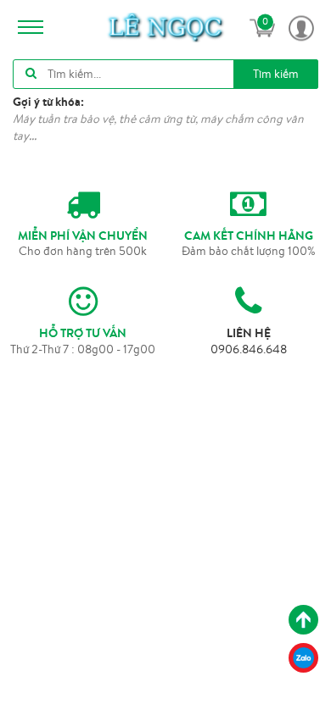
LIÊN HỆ (249, 332)
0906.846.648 (248, 349)
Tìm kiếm (276, 73)
